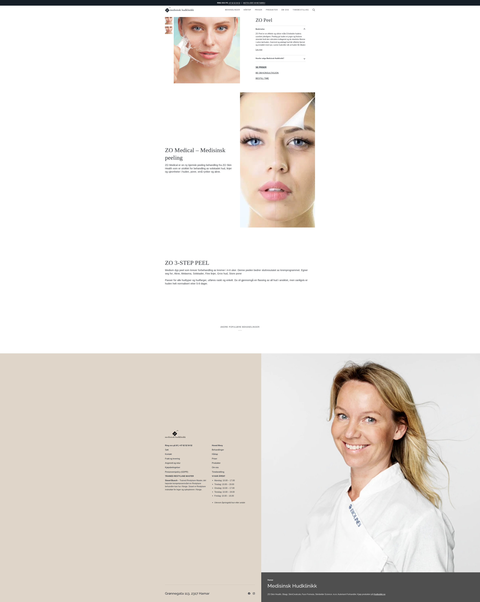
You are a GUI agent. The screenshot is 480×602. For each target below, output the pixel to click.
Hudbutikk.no (379, 594)
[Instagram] (254, 593)
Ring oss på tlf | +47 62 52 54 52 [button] (178, 445)
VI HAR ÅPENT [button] (218, 476)
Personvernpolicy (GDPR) (176, 472)
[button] (232, 10)
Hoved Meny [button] (217, 445)
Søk (167, 450)
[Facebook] (249, 593)
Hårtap (215, 454)
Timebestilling (218, 472)
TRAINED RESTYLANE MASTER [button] (179, 476)
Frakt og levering (172, 458)
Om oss (215, 467)
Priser (214, 458)
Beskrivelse (260, 29)
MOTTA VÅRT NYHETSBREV (254, 3)
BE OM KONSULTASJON (267, 73)
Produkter (216, 463)
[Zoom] (207, 50)
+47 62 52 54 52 (234, 3)
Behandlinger (218, 450)
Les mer (259, 50)
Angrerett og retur (172, 463)
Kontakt (168, 454)
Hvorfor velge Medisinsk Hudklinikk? (270, 58)
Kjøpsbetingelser (172, 467)
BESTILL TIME (262, 78)
